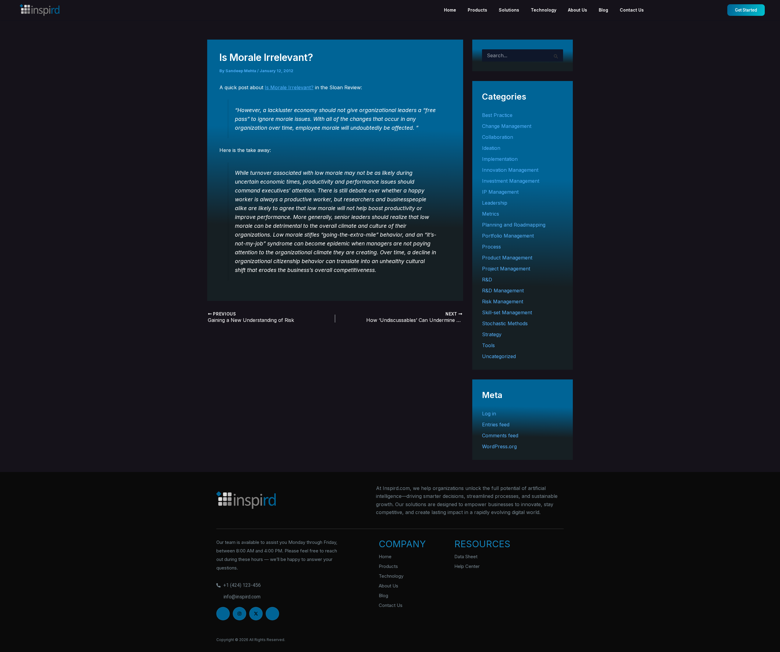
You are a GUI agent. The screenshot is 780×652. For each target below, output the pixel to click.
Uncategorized (499, 356)
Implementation (500, 159)
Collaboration (497, 137)
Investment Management (510, 181)
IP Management (500, 192)
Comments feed (500, 435)
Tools (488, 345)
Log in (489, 414)
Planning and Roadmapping (513, 225)
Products (477, 9)
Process (491, 247)
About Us (577, 9)
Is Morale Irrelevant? (289, 87)
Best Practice (497, 115)
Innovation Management (510, 170)
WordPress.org (499, 446)
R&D (487, 280)
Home (450, 9)
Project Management (506, 269)
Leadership (494, 203)
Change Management (506, 126)
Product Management (507, 258)
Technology (543, 9)
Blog (603, 9)
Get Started (746, 10)
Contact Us (632, 9)
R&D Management (503, 290)
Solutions (509, 9)
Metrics (490, 214)
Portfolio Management (508, 236)
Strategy (492, 334)
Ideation (491, 148)
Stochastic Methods (505, 323)
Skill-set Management (507, 312)
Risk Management (502, 301)
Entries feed (495, 424)
